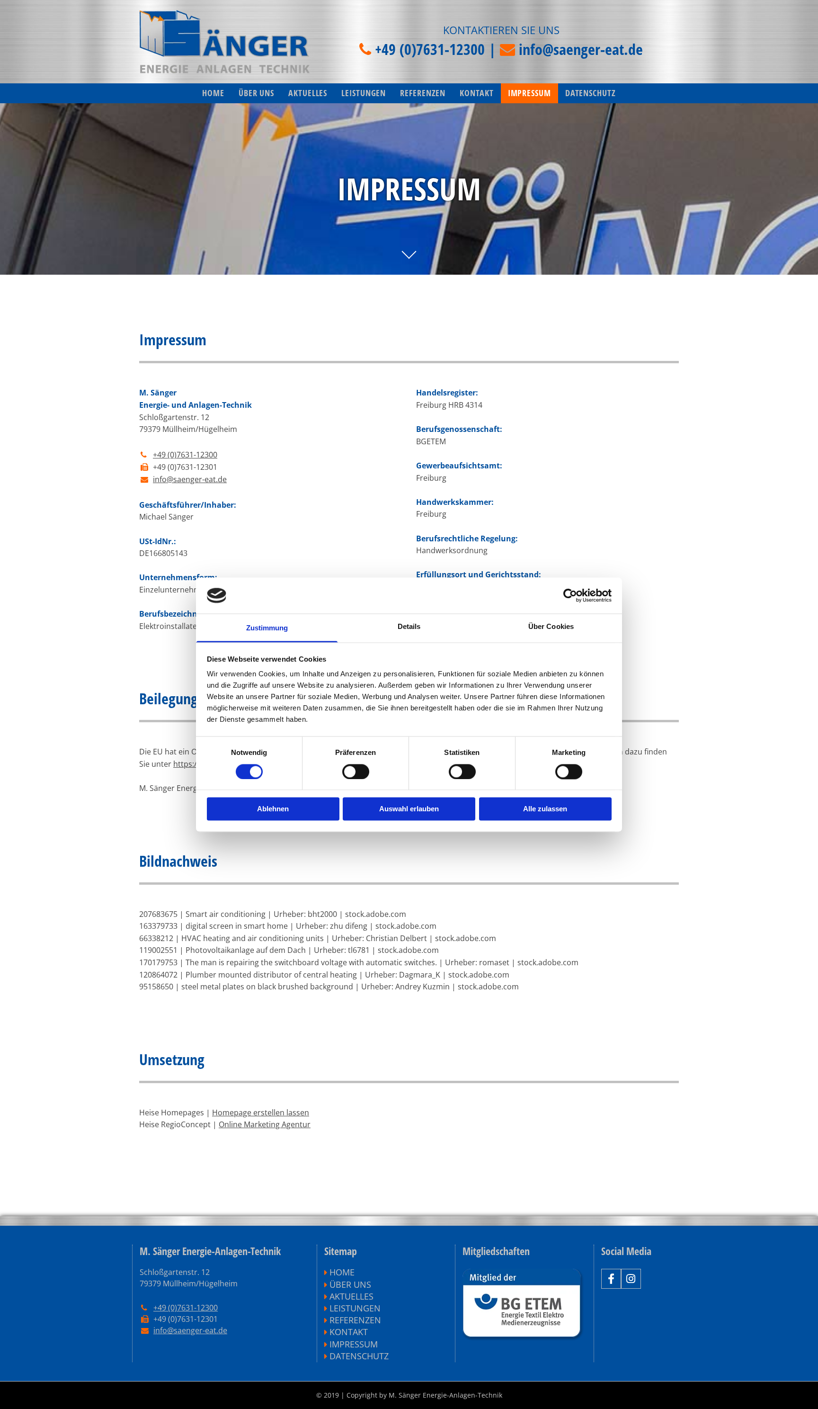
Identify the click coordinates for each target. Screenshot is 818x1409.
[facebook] (611, 1278)
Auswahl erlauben (409, 809)
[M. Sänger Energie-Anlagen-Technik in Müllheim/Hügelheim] (224, 41)
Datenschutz (590, 93)
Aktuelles (307, 93)
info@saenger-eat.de (581, 49)
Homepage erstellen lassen (260, 1112)
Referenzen (422, 93)
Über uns (256, 93)
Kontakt (476, 93)
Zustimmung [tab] (267, 628)
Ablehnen (273, 809)
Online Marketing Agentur (265, 1124)
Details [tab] (409, 627)
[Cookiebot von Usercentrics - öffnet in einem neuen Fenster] (570, 595)
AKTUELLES (351, 1296)
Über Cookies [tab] (551, 627)
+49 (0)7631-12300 (430, 49)
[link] (363, 93)
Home (213, 93)
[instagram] (631, 1278)
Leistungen (363, 93)
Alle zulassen (545, 809)
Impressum (529, 93)
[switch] (355, 771)
